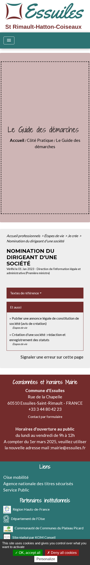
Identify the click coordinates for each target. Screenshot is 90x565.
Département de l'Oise (28, 518)
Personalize (45, 559)
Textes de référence (24, 293)
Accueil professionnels (24, 236)
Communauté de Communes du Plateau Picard (49, 528)
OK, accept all (29, 553)
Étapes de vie (54, 236)
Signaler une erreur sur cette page (52, 356)
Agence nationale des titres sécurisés (38, 483)
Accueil (17, 140)
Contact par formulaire (45, 416)
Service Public (16, 489)
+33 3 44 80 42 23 (45, 409)
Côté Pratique (40, 140)
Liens (45, 467)
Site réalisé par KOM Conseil (33, 537)
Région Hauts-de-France (31, 509)
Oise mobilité (16, 477)
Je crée (73, 236)
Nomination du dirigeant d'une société (35, 241)
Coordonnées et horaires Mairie (45, 382)
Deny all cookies (63, 553)
